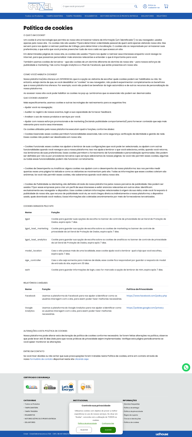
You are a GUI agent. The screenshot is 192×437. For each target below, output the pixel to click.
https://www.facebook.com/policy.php (147, 295)
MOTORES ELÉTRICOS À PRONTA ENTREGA (119, 16)
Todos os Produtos (34, 16)
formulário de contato (41, 359)
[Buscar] (136, 6)
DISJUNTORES (147, 16)
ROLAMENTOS (91, 16)
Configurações (108, 423)
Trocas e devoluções (132, 419)
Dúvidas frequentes (132, 404)
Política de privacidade (133, 411)
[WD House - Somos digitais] (161, 433)
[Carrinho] (166, 6)
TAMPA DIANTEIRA (54, 16)
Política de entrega (131, 408)
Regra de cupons (131, 415)
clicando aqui (81, 359)
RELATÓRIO (162, 16)
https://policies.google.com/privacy (145, 307)
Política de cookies (131, 422)
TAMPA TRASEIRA (74, 16)
